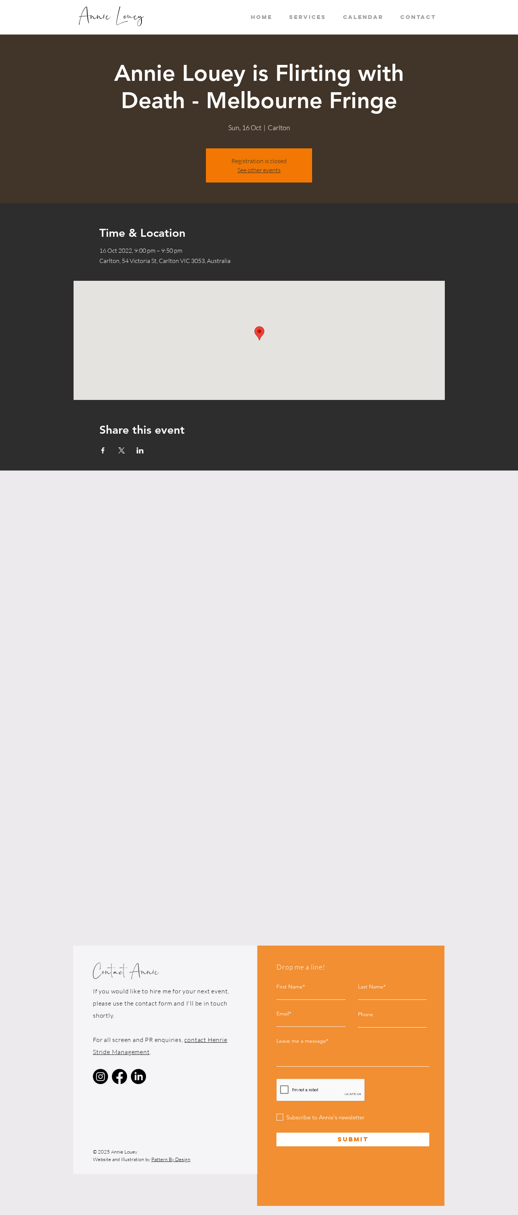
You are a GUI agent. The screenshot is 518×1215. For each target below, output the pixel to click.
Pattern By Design (170, 1159)
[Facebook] (119, 1076)
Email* (283, 1013)
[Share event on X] (121, 450)
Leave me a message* (302, 1040)
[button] (307, 17)
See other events (259, 170)
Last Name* (372, 986)
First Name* (290, 986)
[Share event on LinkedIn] (140, 450)
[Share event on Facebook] (103, 450)
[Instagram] (100, 1076)
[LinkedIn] (138, 1076)
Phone (365, 1014)
